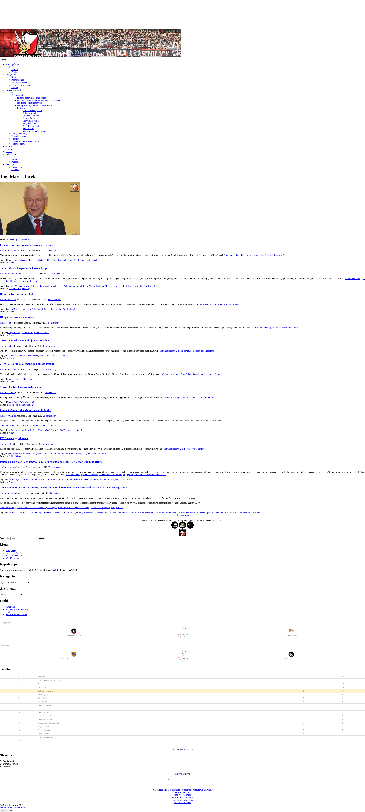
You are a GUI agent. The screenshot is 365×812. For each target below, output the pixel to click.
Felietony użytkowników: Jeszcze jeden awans (26, 244)
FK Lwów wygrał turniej (14, 438)
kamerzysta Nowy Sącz (182, 800)
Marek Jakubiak (14, 379)
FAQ (8, 156)
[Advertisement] (85, 14)
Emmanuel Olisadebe (32, 115)
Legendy (21, 108)
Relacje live (11, 154)
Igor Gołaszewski (31, 121)
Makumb (8, 493)
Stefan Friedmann (65, 430)
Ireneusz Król (60, 512)
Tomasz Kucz (125, 479)
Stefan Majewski (78, 453)
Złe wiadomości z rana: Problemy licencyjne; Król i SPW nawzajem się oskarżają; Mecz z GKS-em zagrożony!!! (65, 487)
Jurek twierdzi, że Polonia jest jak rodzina (24, 340)
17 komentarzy (54, 493)
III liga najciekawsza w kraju (17, 317)
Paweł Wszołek (169, 512)
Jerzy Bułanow (29, 123)
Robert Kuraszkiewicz (60, 453)
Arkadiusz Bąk (29, 113)
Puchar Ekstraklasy (20, 82)
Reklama (15, 169)
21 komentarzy (49, 416)
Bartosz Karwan (26, 512)
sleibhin (7, 392)
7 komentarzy (50, 369)
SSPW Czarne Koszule (16, 614)
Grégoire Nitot (29, 286)
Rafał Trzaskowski (60, 355)
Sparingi (15, 87)
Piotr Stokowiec (69, 309)
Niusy (11, 262)
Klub (8, 67)
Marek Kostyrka (96, 286)
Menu (3, 59)
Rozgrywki (11, 74)
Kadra (14, 77)
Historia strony (18, 167)
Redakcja (10, 164)
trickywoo (8, 273)
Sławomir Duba (221, 512)
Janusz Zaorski (25, 430)
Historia (9, 92)
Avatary (15, 159)
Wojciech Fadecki (90, 260)
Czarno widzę (15, 288)
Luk (5, 444)
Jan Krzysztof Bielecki (47, 286)
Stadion (14, 69)
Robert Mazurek (41, 332)
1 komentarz (50, 392)
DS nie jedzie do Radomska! (16, 293)
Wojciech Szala (255, 512)
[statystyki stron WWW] (178, 774)
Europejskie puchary (20, 85)
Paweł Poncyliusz (153, 512)
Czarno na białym (17, 405)
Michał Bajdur (44, 260)
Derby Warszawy (19, 133)
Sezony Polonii (18, 144)
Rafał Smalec (75, 260)
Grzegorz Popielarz (44, 512)
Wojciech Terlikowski (97, 453)
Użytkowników (25, 239)
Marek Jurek (13, 260)
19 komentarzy (49, 346)
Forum (9, 149)
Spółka (9, 612)
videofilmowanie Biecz (182, 797)
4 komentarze (58, 273)
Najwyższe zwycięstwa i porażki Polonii (35, 105)
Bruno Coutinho (30, 479)
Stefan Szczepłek (82, 430)
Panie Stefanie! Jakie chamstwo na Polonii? (25, 410)
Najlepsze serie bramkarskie (29, 103)
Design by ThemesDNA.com (13, 807)
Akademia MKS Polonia (17, 609)
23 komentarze (54, 299)
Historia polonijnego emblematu (31, 98)
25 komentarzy (52, 323)
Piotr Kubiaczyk (130, 286)
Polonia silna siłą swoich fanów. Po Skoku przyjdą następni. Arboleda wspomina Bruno (51, 461)
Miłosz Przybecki (136, 512)
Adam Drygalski (14, 309)
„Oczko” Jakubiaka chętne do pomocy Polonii (27, 363)
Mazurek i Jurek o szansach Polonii (21, 387)
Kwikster (8, 250)
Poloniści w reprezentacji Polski (25, 141)
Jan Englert (12, 430)
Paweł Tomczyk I (60, 260)
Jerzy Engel (38, 430)
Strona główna (12, 64)
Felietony (13, 239)
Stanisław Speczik (147, 286)
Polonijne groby (18, 136)
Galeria (9, 151)
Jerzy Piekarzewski (31, 126)
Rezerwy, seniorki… (15, 90)
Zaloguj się (11, 550)
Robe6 (7, 323)
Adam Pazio (12, 512)
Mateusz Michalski (28, 260)
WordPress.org (12, 558)
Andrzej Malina (14, 286)
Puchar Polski (17, 80)
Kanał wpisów (12, 553)
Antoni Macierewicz (16, 355)
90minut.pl (10, 607)
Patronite (15, 162)
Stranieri (15, 139)
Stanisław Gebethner (186, 512)
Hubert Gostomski (47, 479)
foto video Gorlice (182, 795)
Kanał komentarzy (14, 555)
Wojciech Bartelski (238, 512)
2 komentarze (50, 250)
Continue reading (255, 255)
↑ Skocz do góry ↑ (182, 515)
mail (54, 570)
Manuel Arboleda (81, 479)
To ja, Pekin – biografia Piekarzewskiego (24, 268)
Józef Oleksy (32, 355)
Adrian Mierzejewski (32, 110)
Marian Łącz (28, 128)
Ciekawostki (17, 95)
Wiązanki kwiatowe (182, 802)
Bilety (14, 72)
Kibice (9, 146)
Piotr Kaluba (55, 309)
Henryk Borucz (30, 118)
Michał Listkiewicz (113, 286)
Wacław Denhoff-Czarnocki (35, 131)
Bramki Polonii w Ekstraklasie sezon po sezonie (38, 100)
